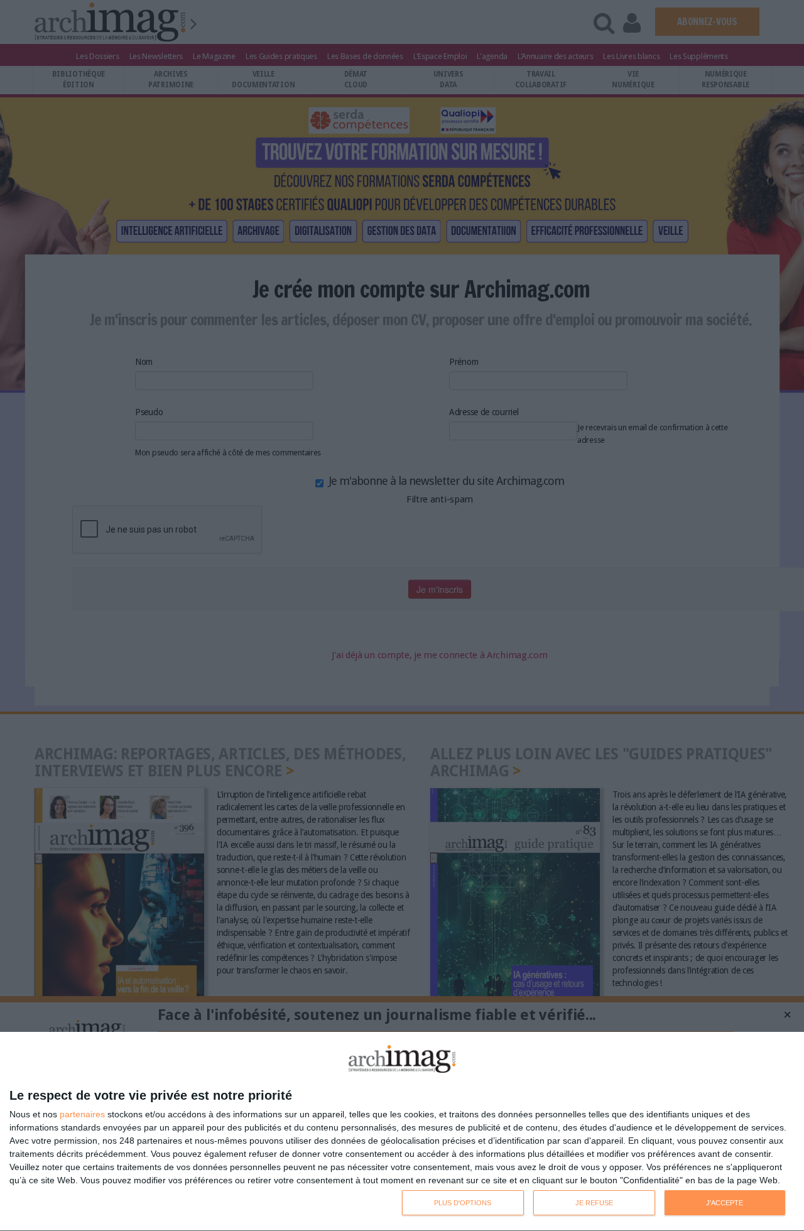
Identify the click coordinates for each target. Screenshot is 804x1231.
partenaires (82, 1114)
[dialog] (402, 1132)
